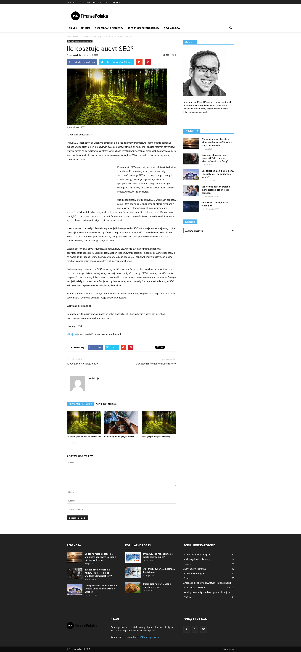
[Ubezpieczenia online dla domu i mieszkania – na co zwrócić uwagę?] (191, 174)
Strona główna (73, 36)
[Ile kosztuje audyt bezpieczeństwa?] (84, 422)
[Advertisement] (177, 16)
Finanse (85, 27)
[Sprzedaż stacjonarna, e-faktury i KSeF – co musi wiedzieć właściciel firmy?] (191, 158)
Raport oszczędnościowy (143, 27)
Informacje (115, 2)
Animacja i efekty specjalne (197, 554)
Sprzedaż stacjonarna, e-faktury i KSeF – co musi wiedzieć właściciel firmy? (215, 158)
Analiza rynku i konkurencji (196, 559)
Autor (95, 2)
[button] (230, 28)
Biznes (73, 27)
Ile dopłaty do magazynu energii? (119, 437)
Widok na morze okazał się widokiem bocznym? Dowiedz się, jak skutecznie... (217, 142)
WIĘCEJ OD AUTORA (106, 404)
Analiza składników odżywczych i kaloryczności (207, 582)
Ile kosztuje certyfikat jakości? (82, 363)
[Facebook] (186, 629)
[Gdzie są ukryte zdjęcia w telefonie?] (191, 206)
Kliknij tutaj (72, 334)
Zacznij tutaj (84, 2)
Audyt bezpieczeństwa (83, 41)
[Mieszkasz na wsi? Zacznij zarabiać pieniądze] (132, 587)
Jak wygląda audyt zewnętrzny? (156, 437)
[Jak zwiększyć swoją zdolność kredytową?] (133, 572)
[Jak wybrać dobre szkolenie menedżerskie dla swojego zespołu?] (191, 190)
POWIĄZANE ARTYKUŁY (80, 404)
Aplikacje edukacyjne (193, 573)
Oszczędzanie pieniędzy (109, 27)
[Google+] (195, 629)
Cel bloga (104, 2)
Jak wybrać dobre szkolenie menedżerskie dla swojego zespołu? (216, 189)
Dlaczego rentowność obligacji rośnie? (156, 363)
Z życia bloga (172, 27)
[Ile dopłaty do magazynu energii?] (121, 422)
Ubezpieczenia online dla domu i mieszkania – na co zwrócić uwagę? (218, 174)
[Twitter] (203, 629)
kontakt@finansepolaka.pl (146, 637)
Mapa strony (228, 649)
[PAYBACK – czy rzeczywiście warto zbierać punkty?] (133, 557)
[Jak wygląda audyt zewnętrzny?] (159, 422)
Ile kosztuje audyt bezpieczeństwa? (84, 437)
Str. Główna (72, 2)
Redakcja (76, 55)
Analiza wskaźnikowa (194, 587)
